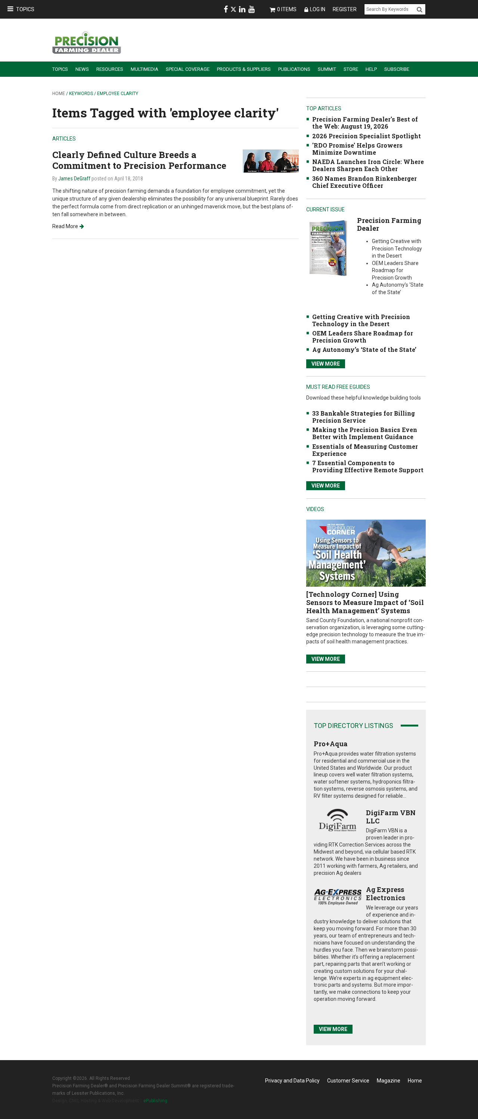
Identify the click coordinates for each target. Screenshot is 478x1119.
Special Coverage (187, 69)
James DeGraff (74, 179)
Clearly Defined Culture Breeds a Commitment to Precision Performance (139, 160)
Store (351, 69)
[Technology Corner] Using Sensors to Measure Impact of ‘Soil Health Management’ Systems (365, 602)
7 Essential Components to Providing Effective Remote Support (367, 466)
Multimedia (144, 69)
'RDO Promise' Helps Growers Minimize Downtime (357, 148)
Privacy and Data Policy (292, 1081)
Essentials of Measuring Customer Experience (365, 449)
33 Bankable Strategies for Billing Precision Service (363, 416)
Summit (327, 69)
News (82, 69)
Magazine (388, 1081)
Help (371, 69)
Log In (317, 9)
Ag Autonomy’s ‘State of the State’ (364, 349)
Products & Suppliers (244, 69)
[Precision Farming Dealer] (328, 247)
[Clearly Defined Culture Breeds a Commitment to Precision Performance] (271, 160)
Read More (65, 226)
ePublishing (155, 1100)
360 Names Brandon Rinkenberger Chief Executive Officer (364, 181)
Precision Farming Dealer (389, 224)
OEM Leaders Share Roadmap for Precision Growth (362, 336)
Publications (294, 69)
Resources (109, 69)
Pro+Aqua (331, 743)
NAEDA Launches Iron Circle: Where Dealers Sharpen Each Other (368, 165)
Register (345, 9)
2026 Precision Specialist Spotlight (366, 136)
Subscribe (396, 69)
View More (325, 364)
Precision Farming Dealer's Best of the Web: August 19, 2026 (365, 122)
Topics (25, 9)
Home (58, 93)
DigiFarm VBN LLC (391, 816)
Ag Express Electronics (385, 893)
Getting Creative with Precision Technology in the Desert (361, 320)
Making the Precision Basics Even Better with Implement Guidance (364, 433)
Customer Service (348, 1081)
